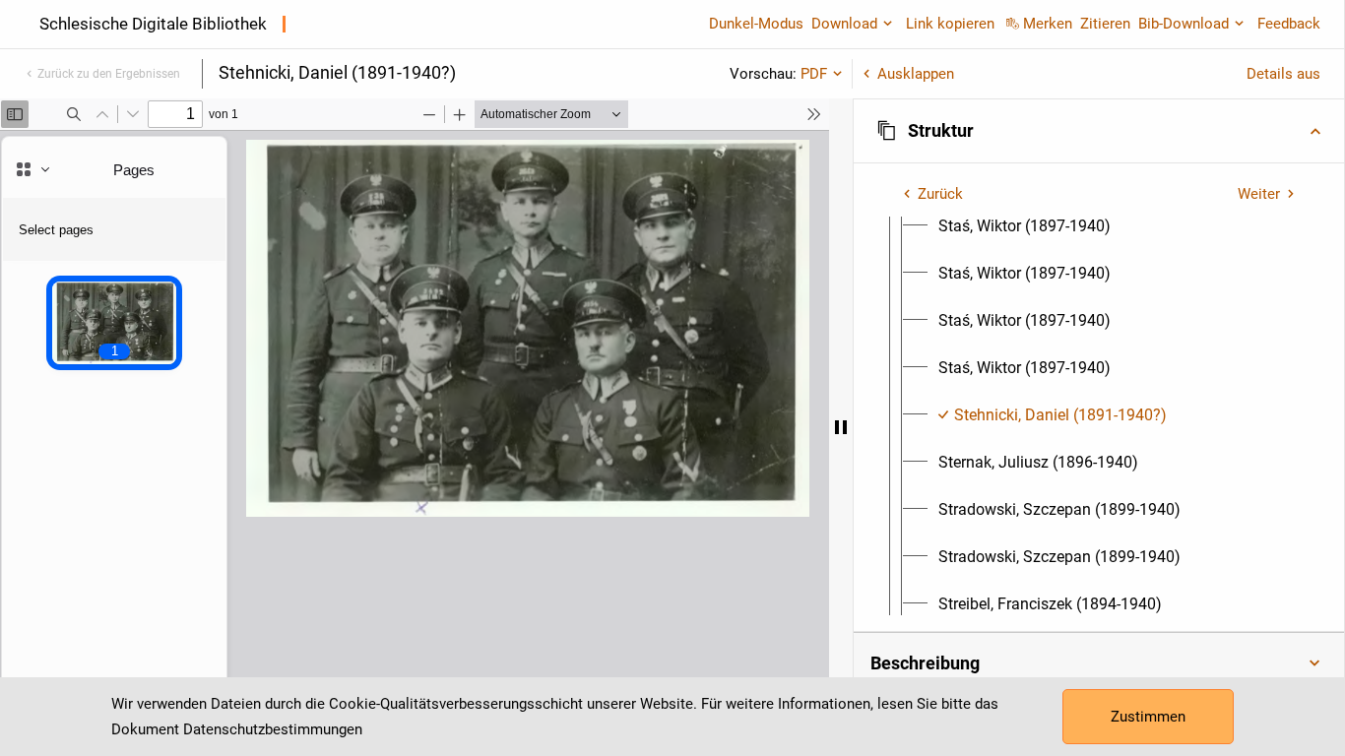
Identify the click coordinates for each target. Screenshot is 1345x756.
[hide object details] (841, 427)
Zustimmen (1148, 716)
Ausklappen (915, 74)
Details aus (1283, 74)
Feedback (1288, 23)
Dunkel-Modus (756, 23)
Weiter (1259, 194)
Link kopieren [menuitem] (950, 23)
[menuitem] (1024, 226)
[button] (1099, 130)
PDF (814, 74)
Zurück (940, 194)
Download (844, 23)
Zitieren (1105, 23)
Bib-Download (1183, 23)
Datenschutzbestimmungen (272, 729)
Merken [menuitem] (1047, 23)
